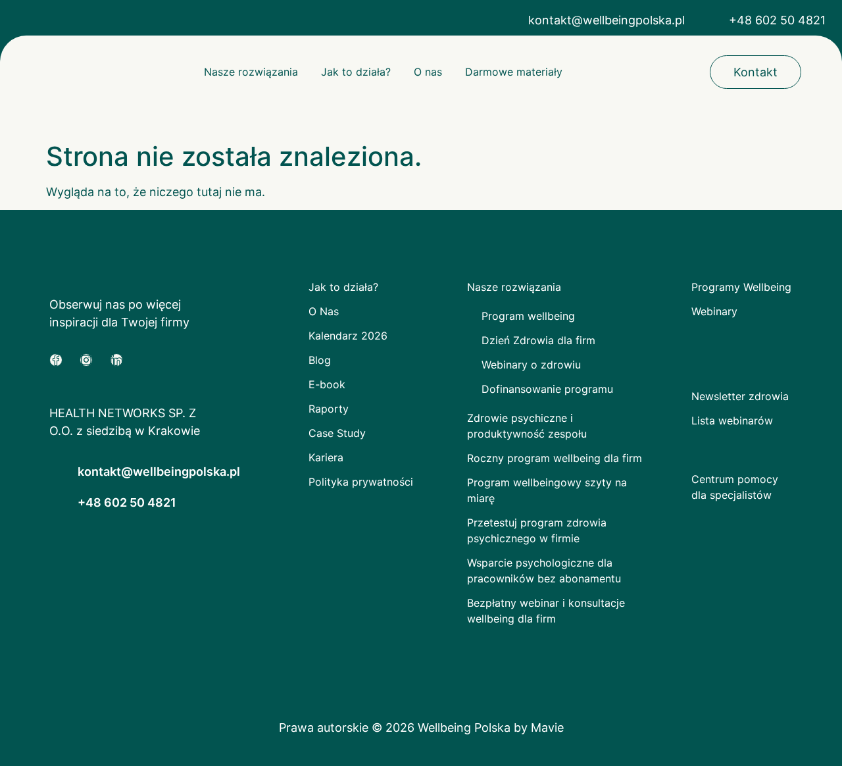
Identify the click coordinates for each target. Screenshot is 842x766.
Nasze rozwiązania (251, 71)
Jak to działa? (356, 71)
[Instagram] (86, 360)
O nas (428, 71)
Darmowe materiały (513, 71)
